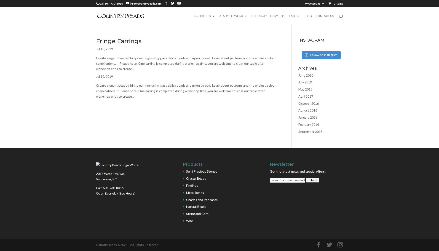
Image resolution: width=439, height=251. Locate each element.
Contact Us (325, 16)
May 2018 (305, 89)
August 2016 (307, 110)
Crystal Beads (196, 178)
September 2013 (310, 132)
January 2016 (307, 117)
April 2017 (305, 96)
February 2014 (308, 124)
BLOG (307, 16)
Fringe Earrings (119, 41)
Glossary (259, 16)
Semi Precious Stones (201, 171)
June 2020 (305, 75)
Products (202, 16)
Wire (189, 221)
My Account (312, 3)
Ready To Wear (231, 16)
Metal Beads (195, 193)
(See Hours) (127, 193)
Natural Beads (196, 206)
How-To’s (277, 16)
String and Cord (197, 214)
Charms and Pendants (202, 200)
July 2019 (305, 82)
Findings (192, 185)
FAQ (292, 16)
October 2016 (308, 103)
